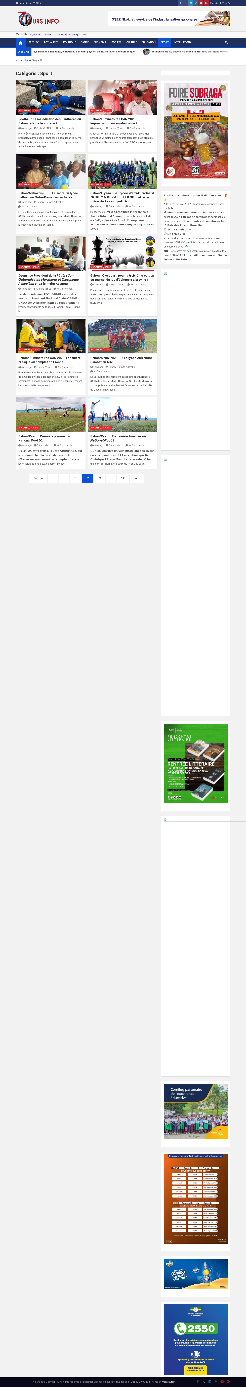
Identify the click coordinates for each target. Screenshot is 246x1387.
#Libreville (60, 34)
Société (116, 42)
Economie (100, 42)
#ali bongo (74, 34)
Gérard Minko (116, 206)
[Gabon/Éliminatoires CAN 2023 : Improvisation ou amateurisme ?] (122, 97)
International (183, 42)
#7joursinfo (35, 34)
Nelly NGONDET (45, 128)
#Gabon (48, 34)
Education (149, 42)
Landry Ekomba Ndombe (50, 202)
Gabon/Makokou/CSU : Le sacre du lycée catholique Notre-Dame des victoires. (48, 195)
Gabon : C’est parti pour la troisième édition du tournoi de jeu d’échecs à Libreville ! (122, 278)
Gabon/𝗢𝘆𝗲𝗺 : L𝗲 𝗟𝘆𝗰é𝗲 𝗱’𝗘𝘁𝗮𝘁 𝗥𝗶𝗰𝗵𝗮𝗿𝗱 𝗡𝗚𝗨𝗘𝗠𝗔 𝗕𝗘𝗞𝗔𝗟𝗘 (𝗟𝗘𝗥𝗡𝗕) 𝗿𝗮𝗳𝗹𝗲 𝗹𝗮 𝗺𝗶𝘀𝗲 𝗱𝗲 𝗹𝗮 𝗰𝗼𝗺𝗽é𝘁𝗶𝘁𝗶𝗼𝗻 (122, 197)
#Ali (84, 34)
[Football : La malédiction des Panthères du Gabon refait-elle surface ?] (51, 97)
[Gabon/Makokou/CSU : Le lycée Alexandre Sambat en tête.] (122, 336)
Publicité (214, 3)
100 (123, 478)
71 (75, 478)
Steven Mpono (116, 128)
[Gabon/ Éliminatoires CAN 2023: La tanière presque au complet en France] (51, 336)
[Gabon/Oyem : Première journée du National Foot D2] (51, 414)
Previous (38, 478)
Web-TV (226, 3)
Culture (131, 42)
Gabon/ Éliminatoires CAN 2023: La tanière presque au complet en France (49, 360)
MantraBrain (168, 1381)
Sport (165, 42)
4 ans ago (26, 128)
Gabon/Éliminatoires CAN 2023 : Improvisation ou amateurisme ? (113, 121)
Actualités (51, 42)
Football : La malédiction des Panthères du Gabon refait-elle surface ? (49, 121)
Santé (85, 42)
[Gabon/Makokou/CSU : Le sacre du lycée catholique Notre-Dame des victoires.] (51, 171)
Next (137, 478)
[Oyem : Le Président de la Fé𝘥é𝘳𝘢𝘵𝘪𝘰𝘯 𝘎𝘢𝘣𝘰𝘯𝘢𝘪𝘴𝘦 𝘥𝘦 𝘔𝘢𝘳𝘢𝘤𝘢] (51, 253)
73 (99, 478)
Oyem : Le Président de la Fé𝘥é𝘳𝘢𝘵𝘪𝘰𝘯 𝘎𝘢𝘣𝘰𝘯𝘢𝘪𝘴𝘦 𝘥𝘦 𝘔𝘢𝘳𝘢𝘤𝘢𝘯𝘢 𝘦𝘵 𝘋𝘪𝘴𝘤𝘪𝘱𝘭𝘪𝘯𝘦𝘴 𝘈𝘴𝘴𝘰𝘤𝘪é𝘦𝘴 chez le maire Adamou (48, 280)
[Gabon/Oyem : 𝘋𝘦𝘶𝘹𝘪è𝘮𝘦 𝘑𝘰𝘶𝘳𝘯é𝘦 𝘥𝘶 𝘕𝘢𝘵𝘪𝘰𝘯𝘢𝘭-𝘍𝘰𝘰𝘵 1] (122, 414)
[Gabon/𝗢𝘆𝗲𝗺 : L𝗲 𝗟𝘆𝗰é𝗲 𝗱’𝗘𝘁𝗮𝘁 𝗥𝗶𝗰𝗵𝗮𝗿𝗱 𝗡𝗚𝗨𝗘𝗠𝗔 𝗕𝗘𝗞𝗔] (122, 171)
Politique (69, 42)
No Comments (66, 128)
